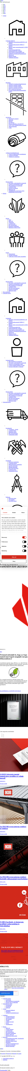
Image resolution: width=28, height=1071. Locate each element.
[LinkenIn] (3, 734)
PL (4, 4)
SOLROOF (8, 117)
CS (4, 10)
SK (5, 9)
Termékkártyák (9, 1024)
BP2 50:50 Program (13, 433)
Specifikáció (11, 122)
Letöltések (5, 1015)
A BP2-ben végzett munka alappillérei (17, 256)
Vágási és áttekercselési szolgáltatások (17, 154)
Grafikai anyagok (10, 1021)
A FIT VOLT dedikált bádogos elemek (17, 125)
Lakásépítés (8, 318)
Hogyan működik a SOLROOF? (16, 124)
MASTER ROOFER (13, 468)
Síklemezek (11, 55)
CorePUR (15, 86)
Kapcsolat (5, 1037)
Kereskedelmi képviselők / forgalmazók (15, 1038)
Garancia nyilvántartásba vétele (16, 184)
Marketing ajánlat (13, 432)
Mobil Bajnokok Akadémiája (15, 464)
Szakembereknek (7, 402)
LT (4, 11)
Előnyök (10, 121)
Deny (14, 561)
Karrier (7, 252)
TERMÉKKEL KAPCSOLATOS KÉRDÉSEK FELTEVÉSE (16, 191)
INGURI (16, 52)
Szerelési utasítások (10, 1018)
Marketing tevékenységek (14, 227)
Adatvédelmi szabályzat (8, 1058)
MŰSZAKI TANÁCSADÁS (16, 951)
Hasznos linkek (9, 181)
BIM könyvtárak (12, 290)
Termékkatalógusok (10, 1016)
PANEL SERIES (15, 51)
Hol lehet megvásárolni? (14, 288)
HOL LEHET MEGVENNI (7, 950)
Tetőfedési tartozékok (13, 57)
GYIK (10, 127)
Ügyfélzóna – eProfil (13, 429)
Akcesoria (15, 89)
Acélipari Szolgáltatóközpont (12, 153)
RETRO (14, 49)
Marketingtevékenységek (11, 1036)
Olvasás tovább (3, 783)
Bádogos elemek (12, 56)
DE (5, 7)
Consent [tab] (5, 512)
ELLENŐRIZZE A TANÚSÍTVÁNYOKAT (10, 691)
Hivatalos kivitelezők (10, 1045)
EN (5, 6)
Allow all (14, 557)
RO (5, 13)
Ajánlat (4, 15)
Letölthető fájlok (12, 187)
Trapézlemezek (17, 53)
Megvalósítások (6, 292)
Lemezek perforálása (13, 155)
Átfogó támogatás (13, 126)
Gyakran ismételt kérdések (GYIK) (17, 365)
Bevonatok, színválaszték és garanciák (17, 183)
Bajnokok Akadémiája (14, 226)
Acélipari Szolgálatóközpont (12, 1012)
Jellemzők (11, 120)
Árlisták (7, 1020)
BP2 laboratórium (13, 225)
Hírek (10, 219)
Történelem (11, 222)
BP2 (1, 651)
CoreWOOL (16, 87)
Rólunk (4, 193)
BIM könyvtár (12, 189)
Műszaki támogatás (13, 467)
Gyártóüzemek (12, 223)
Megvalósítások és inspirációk (15, 185)
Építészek (8, 497)
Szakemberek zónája (7, 1003)
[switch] (24, 542)
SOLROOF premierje (14, 118)
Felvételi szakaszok (13, 255)
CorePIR (15, 85)
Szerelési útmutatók (13, 465)
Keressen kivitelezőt (13, 188)
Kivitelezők (8, 460)
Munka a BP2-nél (10, 1034)
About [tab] (23, 512)
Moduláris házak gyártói (11, 1041)
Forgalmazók (9, 428)
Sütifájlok (5, 1059)
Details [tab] (14, 512)
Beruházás (8, 82)
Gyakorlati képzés (13, 463)
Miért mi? (11, 221)
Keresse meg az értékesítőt (12, 1002)
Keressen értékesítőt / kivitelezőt (16, 366)
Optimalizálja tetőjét (13, 434)
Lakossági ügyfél (7, 293)
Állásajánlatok (12, 254)
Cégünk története (9, 1029)
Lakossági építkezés (10, 40)
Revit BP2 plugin (13, 501)
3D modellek (12, 499)
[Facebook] (3, 735)
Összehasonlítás (3, 1070)
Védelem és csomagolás (14, 156)
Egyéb (7, 1023)
